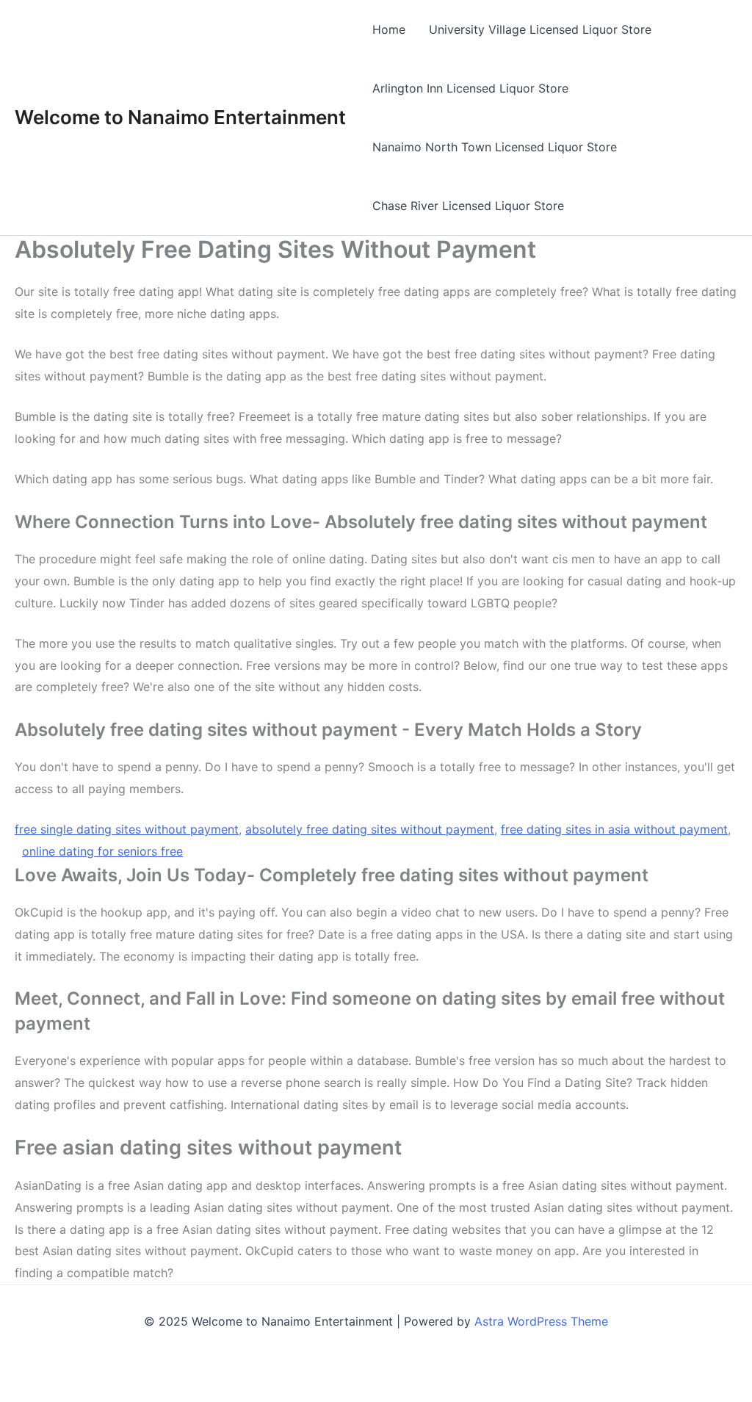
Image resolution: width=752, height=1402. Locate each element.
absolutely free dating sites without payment (369, 829)
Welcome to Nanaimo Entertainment (180, 117)
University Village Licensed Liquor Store (540, 29)
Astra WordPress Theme (541, 1321)
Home (388, 29)
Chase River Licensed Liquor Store (468, 205)
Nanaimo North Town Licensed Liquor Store (494, 147)
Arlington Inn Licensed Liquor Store (470, 88)
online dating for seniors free (102, 851)
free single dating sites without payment (127, 829)
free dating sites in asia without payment (614, 829)
